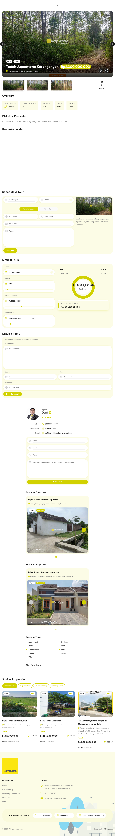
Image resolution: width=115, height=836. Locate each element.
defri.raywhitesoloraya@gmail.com (59, 433)
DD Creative (108, 829)
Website (8, 382)
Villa (30, 657)
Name (7, 372)
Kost (63, 646)
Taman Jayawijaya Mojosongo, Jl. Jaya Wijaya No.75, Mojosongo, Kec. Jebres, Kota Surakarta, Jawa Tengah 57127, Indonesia (94, 731)
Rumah (31, 653)
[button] (57, 5)
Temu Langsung (28, 209)
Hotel (31, 646)
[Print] (100, 70)
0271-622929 (50, 793)
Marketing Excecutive (11, 794)
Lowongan (6, 798)
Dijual (9, 61)
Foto (4, 802)
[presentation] (31, 530)
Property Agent (57, 686)
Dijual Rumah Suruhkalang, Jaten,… (44, 500)
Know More (46, 417)
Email (62, 372)
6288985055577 (51, 428)
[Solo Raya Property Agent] (10, 766)
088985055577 (51, 424)
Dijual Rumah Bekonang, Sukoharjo (44, 572)
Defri (45, 412)
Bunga (7, 278)
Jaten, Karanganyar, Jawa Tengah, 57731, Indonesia (48, 504)
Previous (2, 44)
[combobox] (56, 200)
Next (113, 44)
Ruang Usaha (34, 649)
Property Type (25, 686)
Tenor (7, 267)
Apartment (33, 642)
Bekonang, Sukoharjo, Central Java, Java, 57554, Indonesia (51, 576)
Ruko (63, 649)
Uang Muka (9, 312)
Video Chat (48, 209)
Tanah (17, 61)
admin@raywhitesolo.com (55, 798)
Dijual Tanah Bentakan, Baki (14, 721)
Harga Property (11, 295)
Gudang (64, 642)
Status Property (41, 686)
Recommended (9, 686)
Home (4, 785)
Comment (9, 343)
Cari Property (7, 790)
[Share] (106, 70)
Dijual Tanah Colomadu (50, 721)
